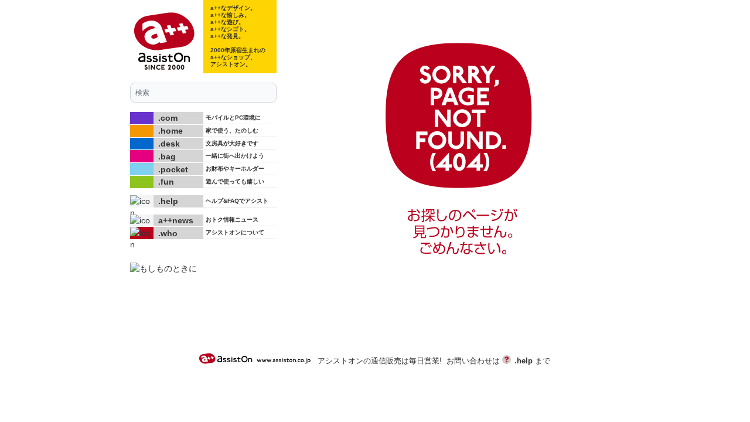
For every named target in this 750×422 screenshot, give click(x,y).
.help (523, 361)
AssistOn (256, 358)
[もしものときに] (203, 268)
